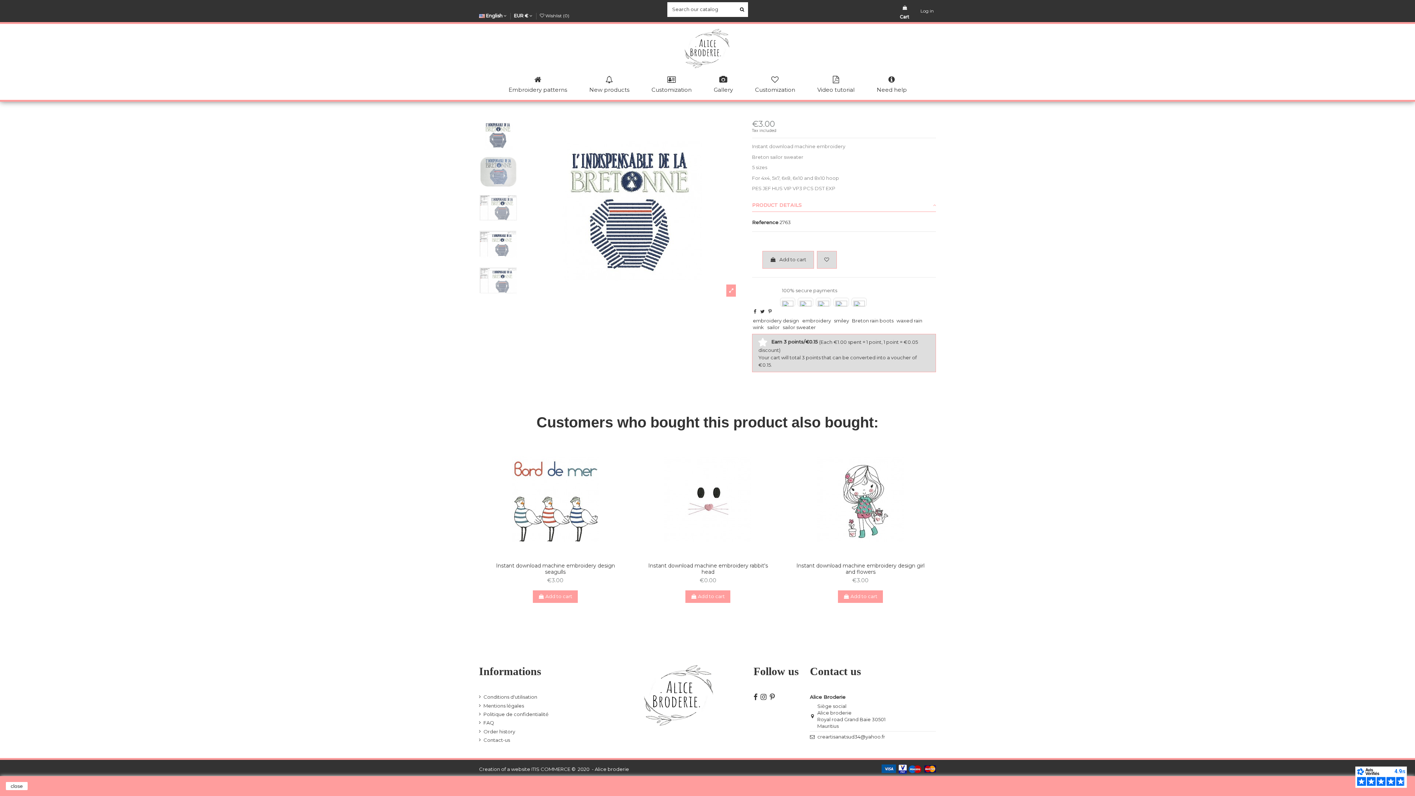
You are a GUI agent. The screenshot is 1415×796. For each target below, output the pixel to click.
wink (758, 327)
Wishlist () (556, 15)
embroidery (816, 321)
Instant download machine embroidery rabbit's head (708, 568)
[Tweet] (762, 311)
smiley (841, 321)
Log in (927, 11)
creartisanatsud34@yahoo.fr (851, 737)
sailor (773, 327)
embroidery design (776, 321)
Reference (765, 222)
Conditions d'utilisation (510, 697)
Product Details (777, 205)
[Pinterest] (770, 311)
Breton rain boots (873, 321)
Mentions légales (503, 706)
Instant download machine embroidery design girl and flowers (860, 568)
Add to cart (792, 259)
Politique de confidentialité (516, 714)
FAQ (488, 723)
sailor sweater (799, 327)
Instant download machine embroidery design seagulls (555, 568)
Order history (499, 731)
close (17, 786)
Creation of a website (504, 769)
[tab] (844, 205)
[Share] (755, 311)
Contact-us (496, 740)
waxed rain (909, 321)
